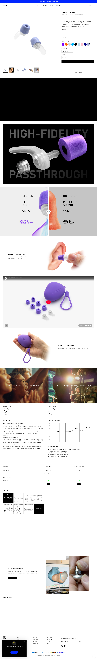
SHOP (38, 5)
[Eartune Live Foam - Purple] (8, 628)
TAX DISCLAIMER (37, 645)
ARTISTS (52, 5)
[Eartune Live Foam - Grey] (11, 628)
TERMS (48, 641)
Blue (72, 44)
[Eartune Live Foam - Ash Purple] (18, 628)
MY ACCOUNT (50, 637)
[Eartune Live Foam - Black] (13, 628)
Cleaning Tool (64, 48)
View (48, 484)
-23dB (64, 37)
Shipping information (78, 69)
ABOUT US (19, 637)
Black (75, 44)
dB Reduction (64, 35)
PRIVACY (49, 643)
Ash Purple (88, 44)
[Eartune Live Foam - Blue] (12, 628)
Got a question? (78, 72)
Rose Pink (82, 44)
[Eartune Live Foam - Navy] (17, 628)
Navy (85, 44)
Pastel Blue (79, 44)
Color (65, 41)
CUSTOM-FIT (45, 5)
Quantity (63, 54)
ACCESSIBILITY (50, 645)
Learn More (12, 577)
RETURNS (35, 641)
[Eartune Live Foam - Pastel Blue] (14, 628)
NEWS (18, 639)
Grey (69, 44)
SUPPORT (35, 637)
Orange (66, 44)
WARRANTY (35, 643)
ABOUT (58, 5)
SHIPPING (35, 639)
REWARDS (49, 639)
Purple (63, 44)
